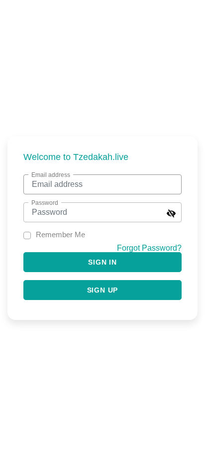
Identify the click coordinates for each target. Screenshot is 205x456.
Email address (50, 174)
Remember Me (60, 234)
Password (44, 202)
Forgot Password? (149, 248)
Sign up (102, 290)
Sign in (102, 262)
